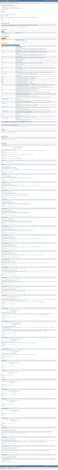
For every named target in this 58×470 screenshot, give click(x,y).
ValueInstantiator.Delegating (13, 26)
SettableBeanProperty (7, 268)
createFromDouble (17, 80)
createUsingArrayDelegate (5, 356)
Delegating (17, 40)
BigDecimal (32, 76)
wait (25, 126)
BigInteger (14, 391)
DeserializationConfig (25, 101)
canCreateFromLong (18, 56)
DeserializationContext (24, 73)
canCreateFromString (5, 197)
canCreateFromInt (17, 53)
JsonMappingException (5, 158)
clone (2, 126)
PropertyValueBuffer (16, 324)
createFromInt (17, 81)
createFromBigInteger (5, 394)
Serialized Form (3, 21)
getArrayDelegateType (18, 101)
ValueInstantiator (3, 12)
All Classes (17, 467)
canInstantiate (17, 71)
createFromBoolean (4, 423)
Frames (10, 467)
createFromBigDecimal (18, 76)
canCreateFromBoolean (18, 47)
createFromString (17, 89)
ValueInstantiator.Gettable (23, 26)
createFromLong (17, 82)
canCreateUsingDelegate (18, 69)
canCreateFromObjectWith (19, 59)
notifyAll (19, 126)
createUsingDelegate (5, 344)
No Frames (12, 467)
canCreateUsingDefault (18, 67)
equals (5, 126)
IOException (13, 297)
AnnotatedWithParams (5, 99)
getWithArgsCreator (18, 118)
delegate (16, 98)
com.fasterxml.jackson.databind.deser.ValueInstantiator (10, 7)
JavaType (3, 101)
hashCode (14, 126)
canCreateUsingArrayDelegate (19, 64)
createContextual (17, 73)
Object (3, 76)
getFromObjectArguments (5, 275)
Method (10, 468)
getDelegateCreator (18, 106)
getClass (10, 126)
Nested (4, 468)
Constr (8, 468)
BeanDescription (32, 73)
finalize (7, 126)
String (31, 89)
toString (23, 126)
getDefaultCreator (18, 103)
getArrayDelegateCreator (19, 99)
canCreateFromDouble (18, 50)
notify (17, 126)
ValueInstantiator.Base (5, 26)
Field (6, 468)
